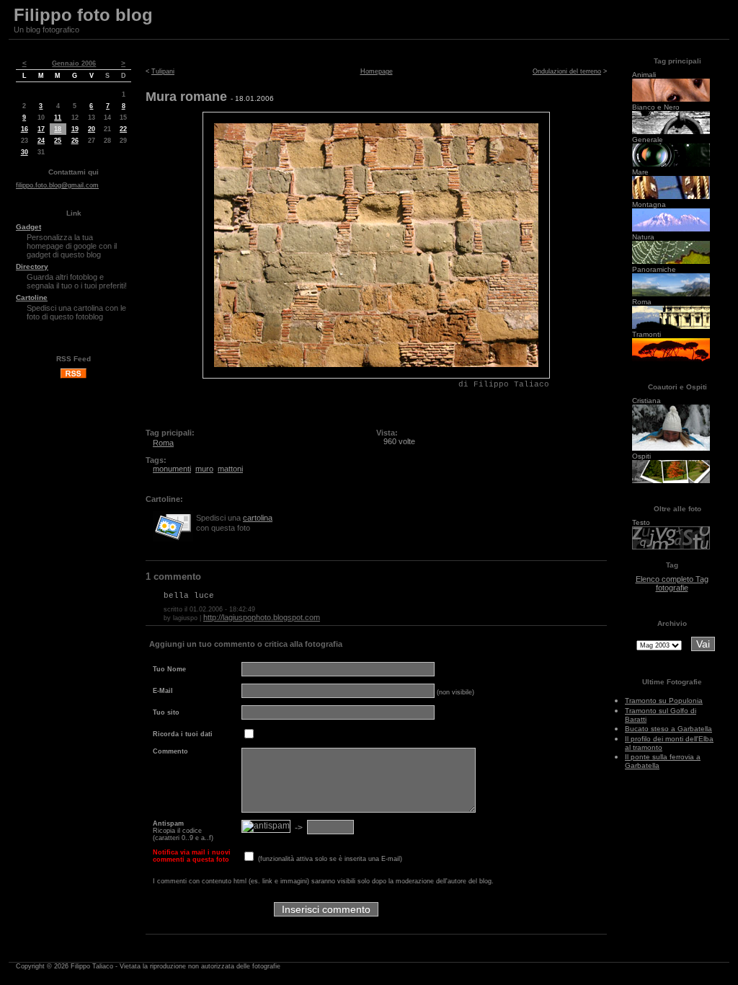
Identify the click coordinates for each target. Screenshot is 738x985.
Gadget (28, 227)
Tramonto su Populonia (664, 700)
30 (24, 152)
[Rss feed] (73, 376)
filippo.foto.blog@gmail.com (57, 185)
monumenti (172, 468)
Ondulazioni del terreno (567, 71)
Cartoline (32, 297)
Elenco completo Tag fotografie (672, 583)
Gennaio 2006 (74, 63)
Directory (32, 266)
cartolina (257, 517)
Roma (163, 442)
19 (75, 129)
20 (91, 129)
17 (41, 129)
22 (123, 129)
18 (57, 129)
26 (75, 140)
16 (24, 129)
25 (57, 140)
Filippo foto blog (83, 15)
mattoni (230, 468)
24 (41, 140)
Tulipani (162, 71)
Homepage (376, 71)
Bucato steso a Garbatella (668, 729)
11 (57, 117)
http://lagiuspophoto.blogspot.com (261, 617)
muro (204, 468)
